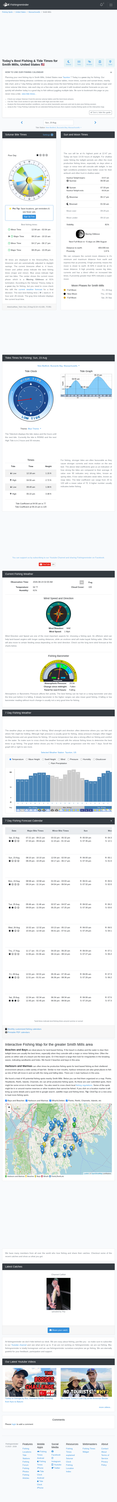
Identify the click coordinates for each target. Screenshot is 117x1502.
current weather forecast (30, 289)
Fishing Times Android (42, 1454)
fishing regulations (84, 1085)
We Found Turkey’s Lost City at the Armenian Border (84, 1398)
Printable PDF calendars (19, 1032)
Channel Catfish (58, 1274)
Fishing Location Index (70, 1468)
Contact (104, 1448)
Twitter (57, 1468)
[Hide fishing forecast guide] (111, 72)
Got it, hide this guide (102, 112)
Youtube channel (19, 1345)
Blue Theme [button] (34, 429)
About (104, 1452)
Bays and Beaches (16, 1100)
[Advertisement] (58, 35)
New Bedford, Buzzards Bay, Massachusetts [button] (63, 127)
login (14, 1424)
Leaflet (86, 1173)
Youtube (57, 1465)
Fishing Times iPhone (41, 1464)
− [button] (9, 1111)
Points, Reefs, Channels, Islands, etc (84, 1100)
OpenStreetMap (96, 1173)
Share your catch (59, 1330)
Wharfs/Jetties (58, 1100)
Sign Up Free (29, 217)
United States (20, 12)
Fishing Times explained (70, 1451)
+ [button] (9, 1107)
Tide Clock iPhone (40, 1484)
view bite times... (29, 94)
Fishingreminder (19, 4)
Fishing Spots (7, 12)
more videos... (105, 1407)
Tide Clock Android (40, 1474)
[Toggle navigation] (111, 5)
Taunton (66, 77)
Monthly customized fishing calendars (24, 1029)
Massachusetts (34, 12)
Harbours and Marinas (38, 1100)
